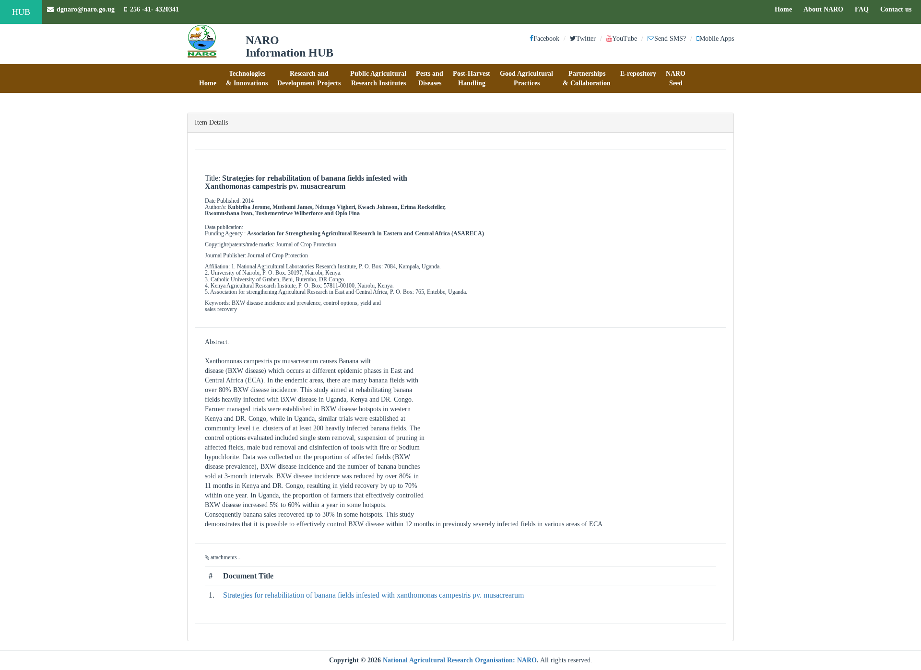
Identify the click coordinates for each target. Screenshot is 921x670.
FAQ (864, 9)
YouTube (624, 38)
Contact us (898, 9)
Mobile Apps (716, 38)
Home (786, 9)
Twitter (586, 38)
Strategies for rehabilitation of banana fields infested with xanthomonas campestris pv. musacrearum (373, 595)
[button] (207, 78)
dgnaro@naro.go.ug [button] (86, 9)
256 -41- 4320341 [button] (154, 9)
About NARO (823, 9)
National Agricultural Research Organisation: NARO (460, 660)
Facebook (546, 38)
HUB (21, 12)
